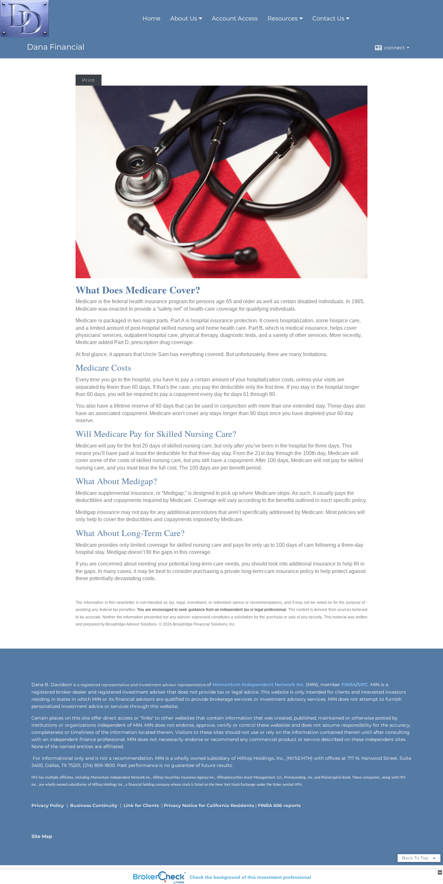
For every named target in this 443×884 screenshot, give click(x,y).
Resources (283, 18)
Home (151, 18)
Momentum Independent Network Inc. (258, 684)
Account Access (235, 18)
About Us (183, 18)
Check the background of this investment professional (250, 877)
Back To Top (416, 857)
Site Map (41, 836)
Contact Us (328, 18)
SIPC (362, 684)
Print (88, 80)
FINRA (348, 684)
